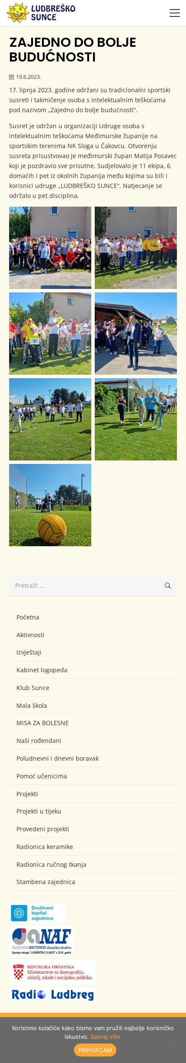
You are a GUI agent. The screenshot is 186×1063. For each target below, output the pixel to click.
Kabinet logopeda (41, 670)
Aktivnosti (30, 635)
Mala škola (31, 705)
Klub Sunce (32, 688)
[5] (50, 419)
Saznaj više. (106, 1036)
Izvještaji (29, 652)
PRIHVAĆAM (95, 1050)
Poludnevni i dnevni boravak (57, 758)
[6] (136, 419)
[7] (50, 505)
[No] (175, 1040)
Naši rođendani (38, 740)
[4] (136, 333)
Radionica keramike (44, 847)
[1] (50, 248)
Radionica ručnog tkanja (51, 864)
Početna (27, 617)
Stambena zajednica (45, 882)
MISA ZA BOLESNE (42, 723)
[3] (50, 333)
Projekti (27, 794)
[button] (175, 13)
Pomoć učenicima (41, 776)
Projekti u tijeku (38, 811)
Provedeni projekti (42, 829)
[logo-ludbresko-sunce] (40, 13)
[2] (136, 248)
